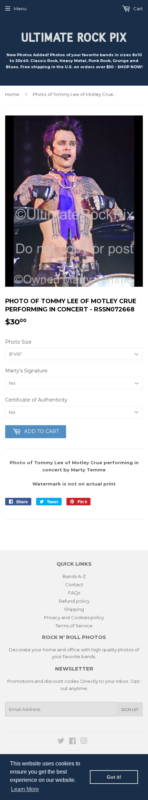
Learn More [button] (25, 789)
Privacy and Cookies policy (74, 617)
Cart (137, 8)
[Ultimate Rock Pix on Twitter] (60, 741)
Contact (74, 584)
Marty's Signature (26, 371)
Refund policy (74, 601)
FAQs (74, 592)
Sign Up (129, 709)
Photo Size (18, 342)
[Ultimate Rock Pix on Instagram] (84, 741)
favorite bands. (79, 656)
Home (12, 94)
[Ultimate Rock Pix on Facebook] (72, 741)
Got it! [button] (114, 777)
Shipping (74, 609)
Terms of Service (74, 625)
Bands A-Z (74, 576)
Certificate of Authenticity (36, 400)
